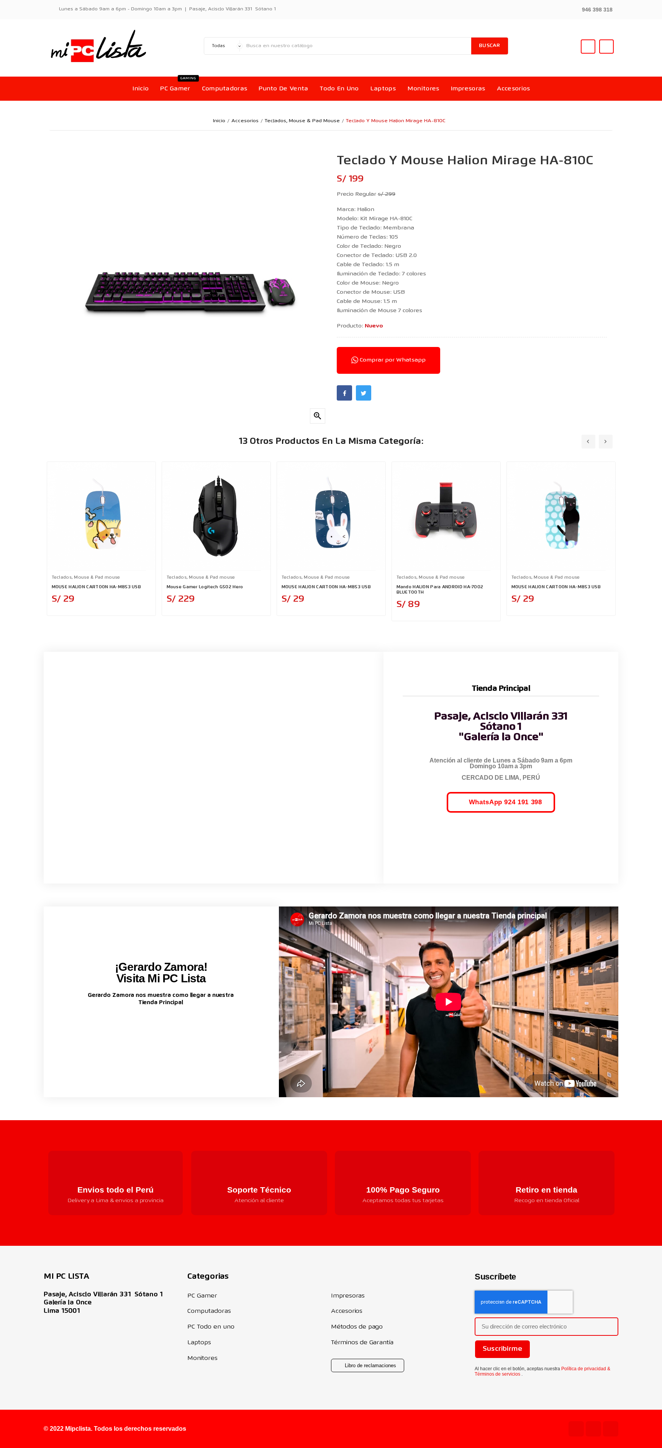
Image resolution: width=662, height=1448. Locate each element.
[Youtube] (576, 1429)
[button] (592, 9)
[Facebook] (610, 1429)
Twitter (363, 393)
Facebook (344, 393)
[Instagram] (593, 1429)
